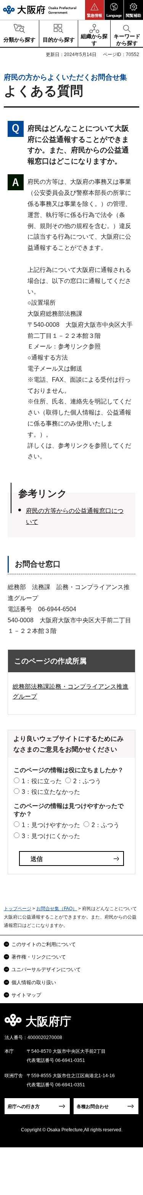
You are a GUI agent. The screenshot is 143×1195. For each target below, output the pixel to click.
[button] (94, 10)
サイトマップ (26, 995)
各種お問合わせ (93, 1106)
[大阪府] (39, 9)
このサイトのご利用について (43, 944)
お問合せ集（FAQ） (56, 908)
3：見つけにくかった (51, 836)
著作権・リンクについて (38, 957)
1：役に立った (42, 781)
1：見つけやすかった (51, 825)
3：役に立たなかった (51, 792)
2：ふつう (87, 781)
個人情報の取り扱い (33, 982)
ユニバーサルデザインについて (46, 969)
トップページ (17, 908)
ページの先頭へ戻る (128, 1024)
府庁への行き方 (24, 1106)
